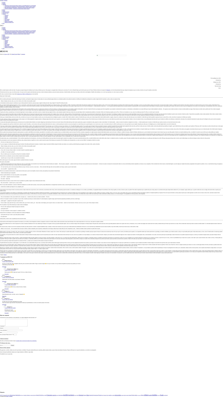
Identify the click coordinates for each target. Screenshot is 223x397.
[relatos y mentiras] (3, 0)
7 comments (23, 54)
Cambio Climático (27, 395)
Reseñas (3, 2)
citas (45, 395)
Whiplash (108, 90)
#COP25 (1, 395)
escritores (71, 395)
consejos (54, 395)
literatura (104, 395)
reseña (150, 395)
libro (102, 395)
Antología (4, 4)
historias (81, 395)
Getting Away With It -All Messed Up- (24, 93)
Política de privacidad (9, 21)
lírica (107, 395)
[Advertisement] (3, 372)
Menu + (1, 25)
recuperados (139, 395)
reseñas (154, 395)
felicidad (75, 395)
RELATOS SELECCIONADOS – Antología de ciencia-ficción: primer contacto (19, 7)
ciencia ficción (39, 395)
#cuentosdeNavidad (6, 395)
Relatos (3, 9)
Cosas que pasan (5, 12)
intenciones (96, 395)
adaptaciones (12, 395)
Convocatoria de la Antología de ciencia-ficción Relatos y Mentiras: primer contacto (20, 6)
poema (127, 395)
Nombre (1, 328)
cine (44, 395)
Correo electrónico (3, 330)
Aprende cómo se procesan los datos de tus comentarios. (26, 340)
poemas (130, 395)
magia (110, 395)
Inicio (3, 23)
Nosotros (4, 39)
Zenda (162, 395)
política (136, 395)
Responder (4, 266)
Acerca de (6, 15)
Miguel (6, 18)
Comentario (2, 326)
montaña (122, 395)
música (125, 395)
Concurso (49, 395)
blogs (22, 395)
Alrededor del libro (5, 11)
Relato (142, 395)
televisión (158, 395)
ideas (87, 395)
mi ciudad (113, 395)
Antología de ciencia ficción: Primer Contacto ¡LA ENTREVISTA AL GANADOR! (20, 5)
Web (1, 332)
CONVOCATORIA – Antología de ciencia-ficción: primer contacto (17, 8)
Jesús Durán (7, 20)
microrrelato (118, 395)
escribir (65, 395)
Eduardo (6, 16)
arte (21, 395)
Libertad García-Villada (15, 54)
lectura (100, 395)
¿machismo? (166, 395)
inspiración (91, 395)
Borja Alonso (7, 19)
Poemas (3, 10)
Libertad (6, 17)
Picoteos (3, 3)
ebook (57, 395)
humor (85, 395)
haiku (78, 395)
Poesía (133, 395)
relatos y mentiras (9, 396)
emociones (60, 395)
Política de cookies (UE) (9, 22)
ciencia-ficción (33, 395)
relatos (146, 395)
